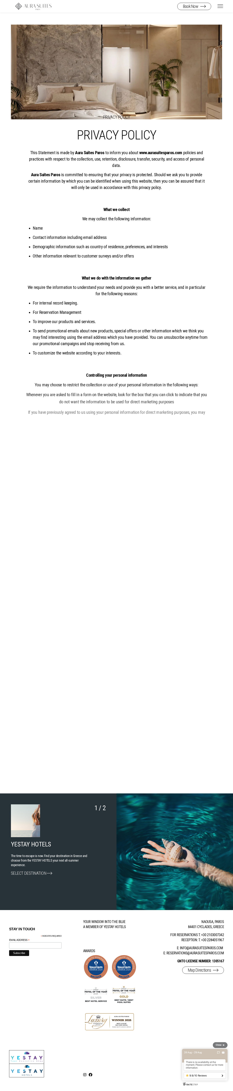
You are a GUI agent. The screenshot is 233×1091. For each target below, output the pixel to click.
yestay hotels (115, 927)
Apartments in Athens (31, 868)
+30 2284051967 (212, 940)
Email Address (19, 940)
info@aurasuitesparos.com (201, 948)
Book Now (190, 6)
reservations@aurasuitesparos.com (195, 953)
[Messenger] (218, 1052)
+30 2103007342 (212, 935)
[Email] (223, 1052)
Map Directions (199, 970)
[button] (145, 849)
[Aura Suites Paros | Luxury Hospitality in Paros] (33, 6)
